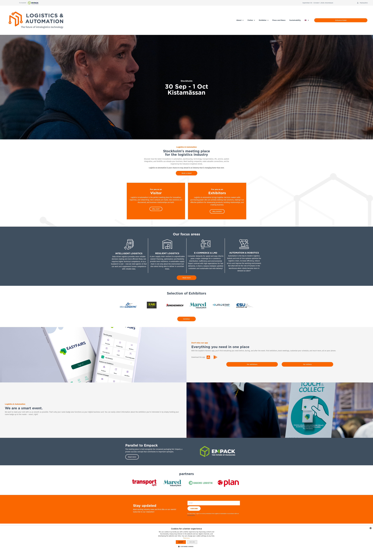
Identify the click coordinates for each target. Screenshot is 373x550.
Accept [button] (180, 542)
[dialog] (186, 538)
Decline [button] (192, 542)
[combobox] (371, 528)
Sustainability (295, 20)
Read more (186, 538)
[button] (362, 3)
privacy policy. (191, 515)
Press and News (278, 20)
